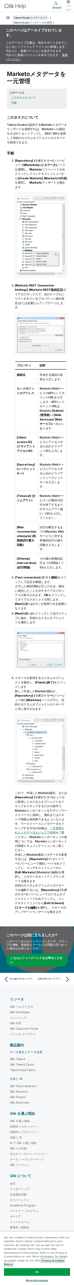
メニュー (68, 7)
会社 (12, 1183)
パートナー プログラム (24, 1211)
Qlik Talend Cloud (22, 1064)
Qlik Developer (20, 1012)
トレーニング (18, 1017)
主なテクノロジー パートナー (28, 1153)
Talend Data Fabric (22, 1070)
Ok (37, 1271)
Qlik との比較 (18, 1148)
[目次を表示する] (8, 17)
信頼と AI (16, 1137)
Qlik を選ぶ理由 (20, 1121)
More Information (37, 1280)
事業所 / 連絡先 (19, 1227)
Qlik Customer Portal (24, 1028)
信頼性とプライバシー (24, 1132)
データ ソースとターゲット (27, 1159)
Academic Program (23, 1205)
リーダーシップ (19, 1189)
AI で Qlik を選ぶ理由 (23, 1143)
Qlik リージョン (20, 1164)
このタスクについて (23, 97)
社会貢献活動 (18, 1194)
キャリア (15, 1216)
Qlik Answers (19, 1091)
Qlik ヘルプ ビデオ (21, 1006)
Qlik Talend (17, 1059)
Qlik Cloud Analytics (23, 1086)
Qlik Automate (19, 1102)
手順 (14, 102)
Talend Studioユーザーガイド (31, 17)
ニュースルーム (19, 1221)
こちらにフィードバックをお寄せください (36, 960)
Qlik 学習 (15, 1023)
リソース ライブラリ (23, 1034)
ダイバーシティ (19, 1200)
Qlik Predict (17, 1097)
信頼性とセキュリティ (24, 1126)
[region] (37, 1258)
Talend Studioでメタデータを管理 (32, 22)
